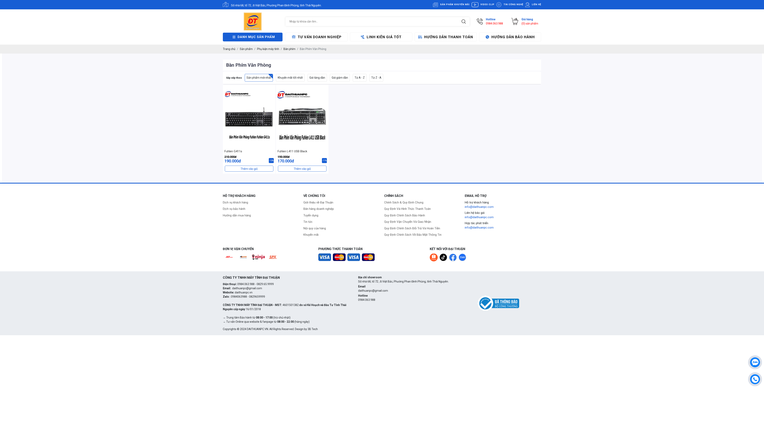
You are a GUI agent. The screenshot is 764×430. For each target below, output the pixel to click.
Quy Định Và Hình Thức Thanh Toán (407, 209)
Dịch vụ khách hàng (235, 202)
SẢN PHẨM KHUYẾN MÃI (455, 4)
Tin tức (308, 222)
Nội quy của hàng (314, 228)
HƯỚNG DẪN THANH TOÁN (448, 37)
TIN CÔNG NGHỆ (513, 4)
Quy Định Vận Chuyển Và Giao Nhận (407, 222)
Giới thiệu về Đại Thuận (318, 202)
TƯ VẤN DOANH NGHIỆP (319, 37)
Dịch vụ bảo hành (234, 209)
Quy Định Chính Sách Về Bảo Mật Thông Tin (412, 234)
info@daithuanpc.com (479, 207)
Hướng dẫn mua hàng (237, 215)
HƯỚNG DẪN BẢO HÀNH (513, 37)
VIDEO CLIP (487, 4)
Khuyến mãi (311, 234)
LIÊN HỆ (536, 4)
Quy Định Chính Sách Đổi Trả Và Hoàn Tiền (412, 228)
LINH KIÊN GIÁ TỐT (384, 37)
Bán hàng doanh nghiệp (318, 209)
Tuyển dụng (310, 215)
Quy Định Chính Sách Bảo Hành (404, 215)
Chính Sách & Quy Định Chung (403, 202)
